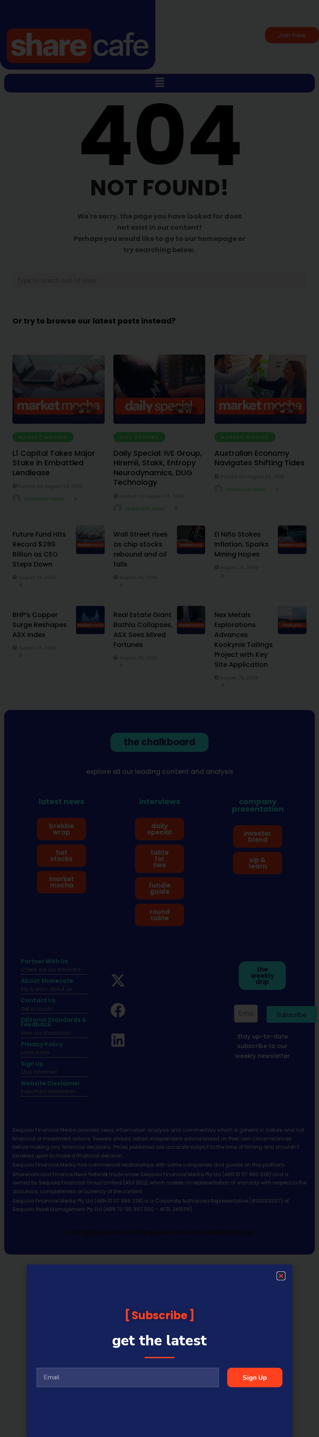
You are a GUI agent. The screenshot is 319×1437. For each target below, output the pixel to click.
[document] (159, 718)
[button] (281, 1276)
